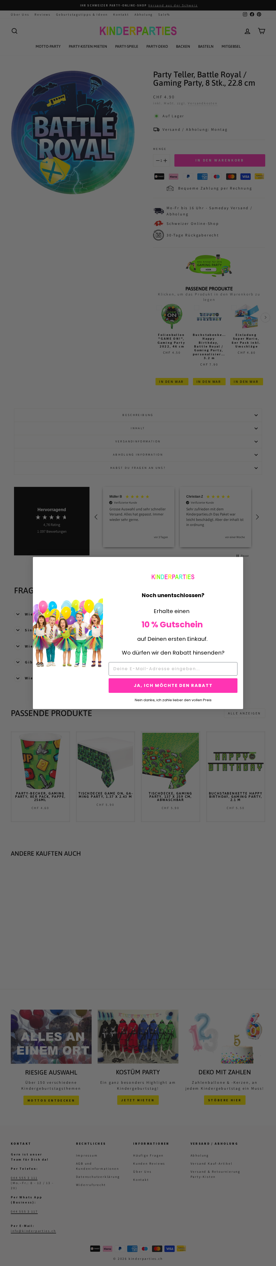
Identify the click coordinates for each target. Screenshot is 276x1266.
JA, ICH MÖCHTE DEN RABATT (173, 685)
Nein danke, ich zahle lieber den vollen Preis (173, 699)
